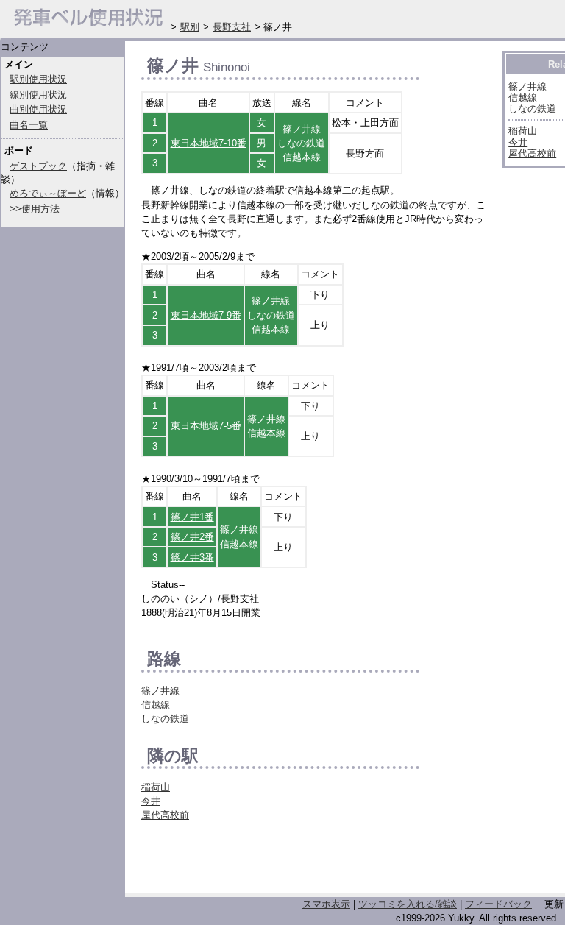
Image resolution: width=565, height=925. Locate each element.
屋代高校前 (165, 815)
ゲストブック (38, 165)
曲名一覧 (29, 124)
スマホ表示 (326, 904)
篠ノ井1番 (192, 516)
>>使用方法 (35, 208)
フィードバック (498, 904)
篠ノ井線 (160, 690)
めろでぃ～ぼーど (48, 193)
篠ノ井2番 (192, 536)
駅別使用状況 (38, 79)
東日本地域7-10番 (208, 143)
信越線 (155, 704)
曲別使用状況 (38, 109)
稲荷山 (155, 787)
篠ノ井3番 (192, 557)
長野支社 (232, 26)
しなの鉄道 (165, 718)
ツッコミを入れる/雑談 (407, 904)
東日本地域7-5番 (206, 425)
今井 (150, 801)
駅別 (189, 26)
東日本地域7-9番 (206, 315)
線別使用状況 (38, 94)
